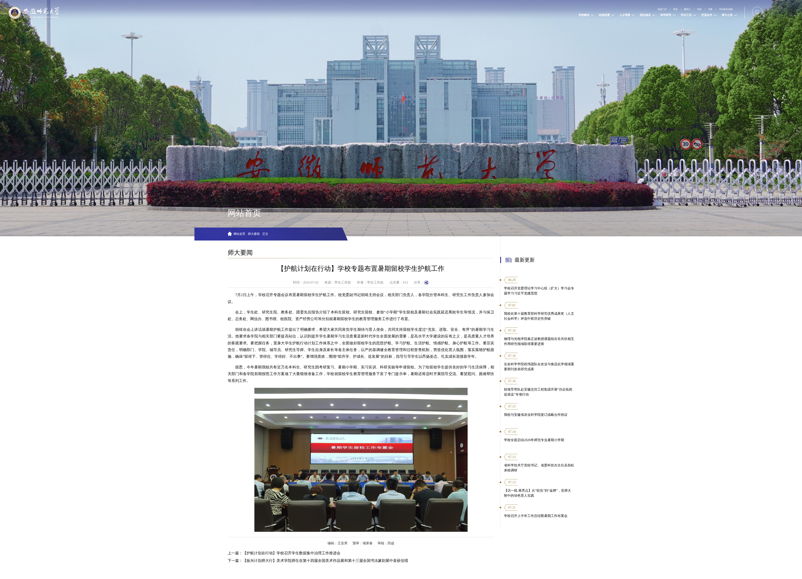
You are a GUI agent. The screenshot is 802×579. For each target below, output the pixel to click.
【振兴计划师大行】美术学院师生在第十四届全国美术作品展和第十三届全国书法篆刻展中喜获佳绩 (325, 561)
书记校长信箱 (721, 9)
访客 (699, 9)
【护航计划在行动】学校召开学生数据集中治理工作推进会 (291, 553)
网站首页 (239, 233)
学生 (648, 9)
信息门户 (629, 9)
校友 (683, 9)
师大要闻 (254, 233)
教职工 (666, 9)
